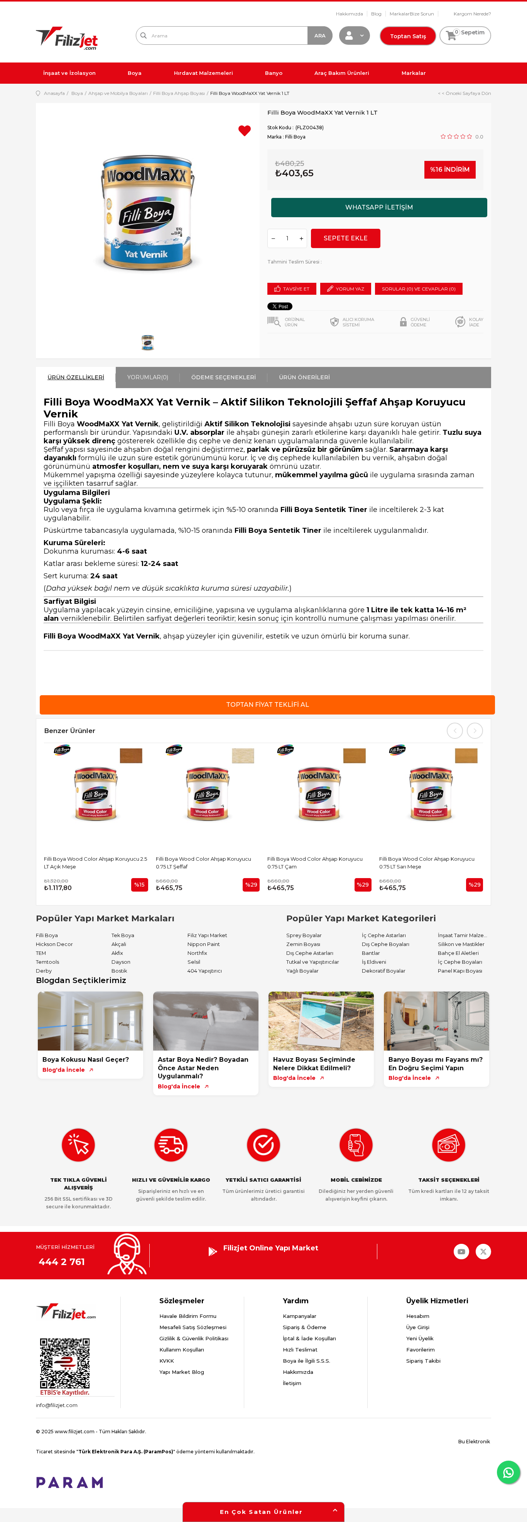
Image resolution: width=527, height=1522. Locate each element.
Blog (376, 14)
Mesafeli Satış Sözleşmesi (192, 1327)
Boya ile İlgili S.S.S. (306, 1361)
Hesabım (417, 1316)
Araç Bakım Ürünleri (341, 73)
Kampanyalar (299, 1316)
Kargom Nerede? (472, 14)
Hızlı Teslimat (300, 1349)
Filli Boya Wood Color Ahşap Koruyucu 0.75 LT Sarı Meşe (427, 863)
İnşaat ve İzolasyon (69, 73)
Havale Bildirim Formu (187, 1316)
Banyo (273, 73)
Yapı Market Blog (181, 1372)
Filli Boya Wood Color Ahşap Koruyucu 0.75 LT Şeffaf (203, 863)
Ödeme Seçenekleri (223, 377)
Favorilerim (420, 1349)
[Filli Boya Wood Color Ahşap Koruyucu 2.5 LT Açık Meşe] (96, 795)
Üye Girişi (417, 1327)
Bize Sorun (422, 14)
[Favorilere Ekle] (244, 134)
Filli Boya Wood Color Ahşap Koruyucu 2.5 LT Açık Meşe (95, 863)
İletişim (292, 1383)
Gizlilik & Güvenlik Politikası (193, 1338)
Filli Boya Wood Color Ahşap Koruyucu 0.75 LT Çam (315, 863)
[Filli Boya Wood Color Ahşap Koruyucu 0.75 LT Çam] (319, 795)
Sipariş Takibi (423, 1361)
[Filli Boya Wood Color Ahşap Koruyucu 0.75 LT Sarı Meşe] (431, 795)
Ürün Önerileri (304, 377)
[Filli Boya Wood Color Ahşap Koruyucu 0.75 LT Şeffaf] (208, 795)
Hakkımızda (349, 14)
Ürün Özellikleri (75, 377)
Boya (135, 73)
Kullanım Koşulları (181, 1349)
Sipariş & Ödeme (304, 1327)
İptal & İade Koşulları (309, 1338)
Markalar (400, 14)
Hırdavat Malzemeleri (203, 73)
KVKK (166, 1361)
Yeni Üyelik (420, 1338)
